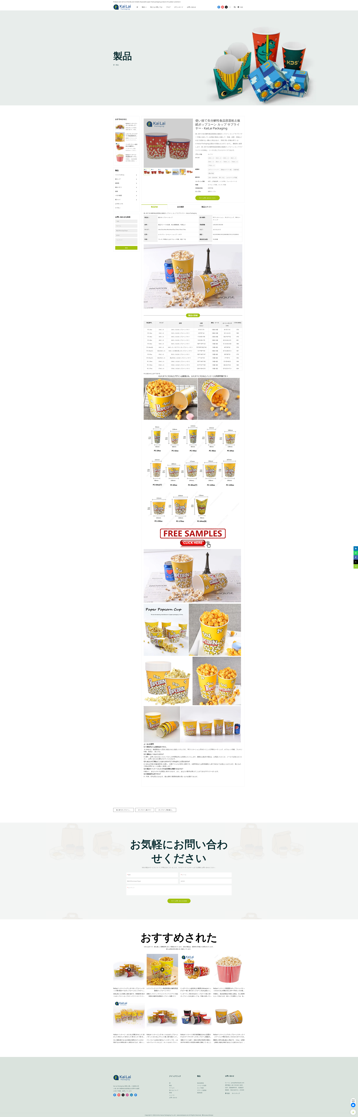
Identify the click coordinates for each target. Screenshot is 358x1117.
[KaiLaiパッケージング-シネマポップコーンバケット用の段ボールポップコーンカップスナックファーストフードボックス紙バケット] (129, 969)
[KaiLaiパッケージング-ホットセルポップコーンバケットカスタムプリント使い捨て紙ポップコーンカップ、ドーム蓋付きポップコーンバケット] (162, 1016)
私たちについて (173, 1090)
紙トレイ (117, 199)
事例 (170, 1093)
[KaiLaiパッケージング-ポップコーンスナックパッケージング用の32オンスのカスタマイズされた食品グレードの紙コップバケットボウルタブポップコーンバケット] (229, 1016)
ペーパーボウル (119, 175)
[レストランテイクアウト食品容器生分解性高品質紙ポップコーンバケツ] (162, 969)
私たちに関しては (156, 7)
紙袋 (116, 191)
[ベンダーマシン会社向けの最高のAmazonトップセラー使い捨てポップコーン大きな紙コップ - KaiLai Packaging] (195, 969)
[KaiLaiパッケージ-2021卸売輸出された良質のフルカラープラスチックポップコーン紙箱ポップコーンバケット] (195, 1016)
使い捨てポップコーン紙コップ (125, 810)
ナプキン (117, 208)
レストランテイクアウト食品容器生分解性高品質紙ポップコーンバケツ (131, 136)
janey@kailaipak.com (237, 1083)
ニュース (171, 1095)
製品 (143, 7)
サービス (171, 1088)
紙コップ (117, 179)
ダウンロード (178, 7)
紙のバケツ (118, 187)
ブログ (168, 7)
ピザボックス (119, 204)
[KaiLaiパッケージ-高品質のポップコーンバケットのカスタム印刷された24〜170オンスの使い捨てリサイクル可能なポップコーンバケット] (229, 969)
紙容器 (117, 183)
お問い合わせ (191, 7)
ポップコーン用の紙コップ (166, 810)
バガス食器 (118, 195)
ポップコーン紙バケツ (144, 810)
